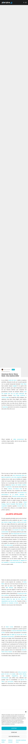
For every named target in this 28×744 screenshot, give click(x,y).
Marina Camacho (7, 369)
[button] (26, 712)
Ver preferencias (14, 736)
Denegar (14, 732)
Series (13, 369)
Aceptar (14, 728)
